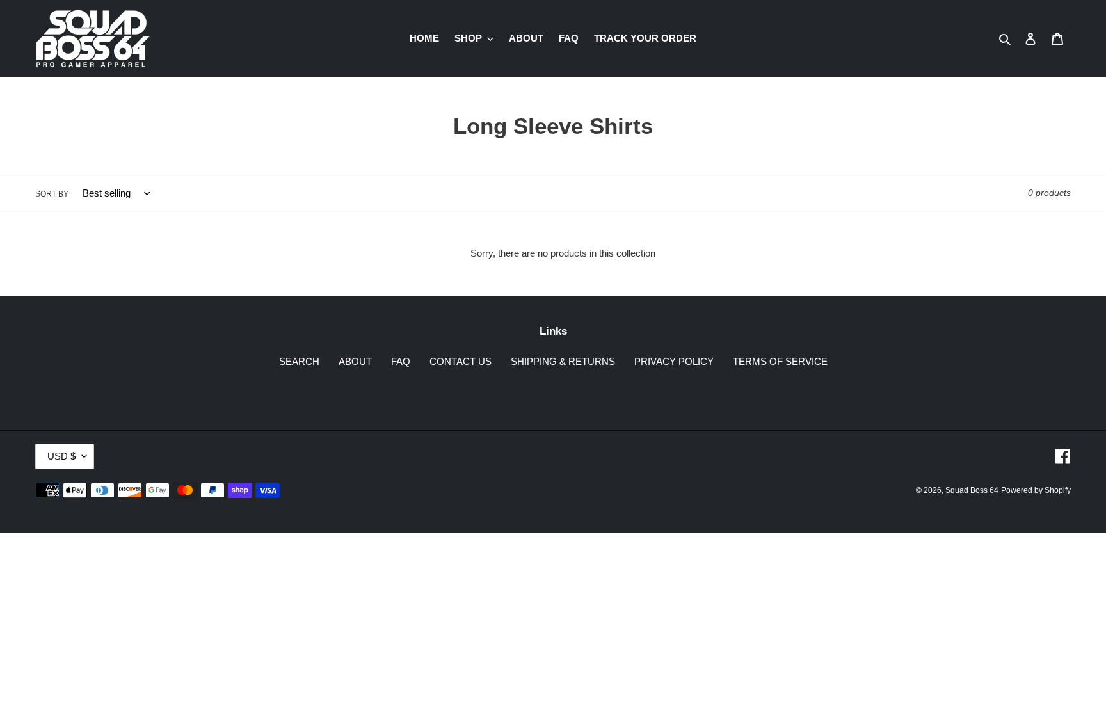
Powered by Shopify (1036, 490)
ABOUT (355, 361)
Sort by (51, 193)
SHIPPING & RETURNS (563, 361)
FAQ (400, 361)
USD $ (61, 456)
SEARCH (299, 361)
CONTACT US (460, 361)
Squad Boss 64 (971, 490)
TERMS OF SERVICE (780, 361)
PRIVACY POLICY (674, 361)
